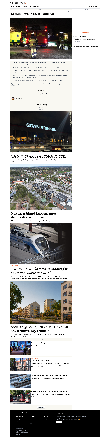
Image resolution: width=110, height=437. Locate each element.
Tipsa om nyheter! (33, 419)
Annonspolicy (19, 428)
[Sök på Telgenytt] (96, 3)
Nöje (38, 6)
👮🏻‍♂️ (24, 6)
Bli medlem (59, 422)
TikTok (45, 421)
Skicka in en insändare (34, 425)
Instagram (46, 419)
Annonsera (32, 421)
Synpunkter (32, 423)
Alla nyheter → (41, 407)
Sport (34, 6)
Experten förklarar (20, 421)
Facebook (46, 423)
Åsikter (30, 6)
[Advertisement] (86, 19)
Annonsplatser (19, 419)
